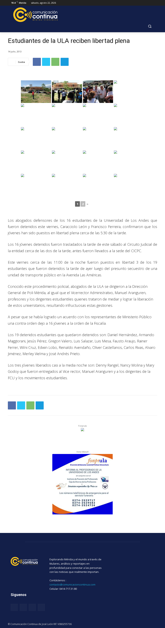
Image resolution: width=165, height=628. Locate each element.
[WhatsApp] (55, 62)
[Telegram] (65, 62)
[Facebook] (37, 62)
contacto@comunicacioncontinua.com (72, 584)
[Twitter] (46, 62)
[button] (149, 26)
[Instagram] (23, 607)
